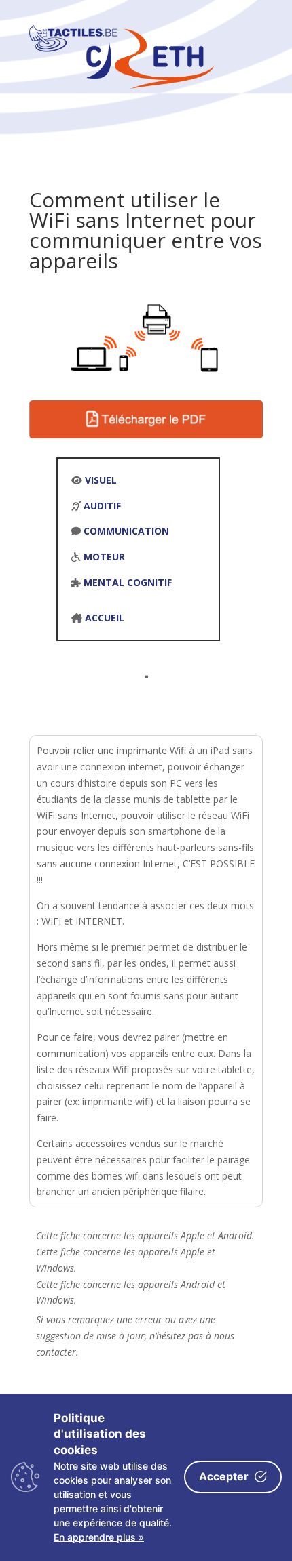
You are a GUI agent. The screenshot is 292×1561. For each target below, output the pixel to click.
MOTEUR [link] (104, 556)
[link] (121, 85)
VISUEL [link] (101, 480)
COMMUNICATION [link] (126, 530)
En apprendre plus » (99, 1537)
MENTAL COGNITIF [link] (128, 582)
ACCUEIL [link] (104, 617)
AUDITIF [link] (102, 505)
